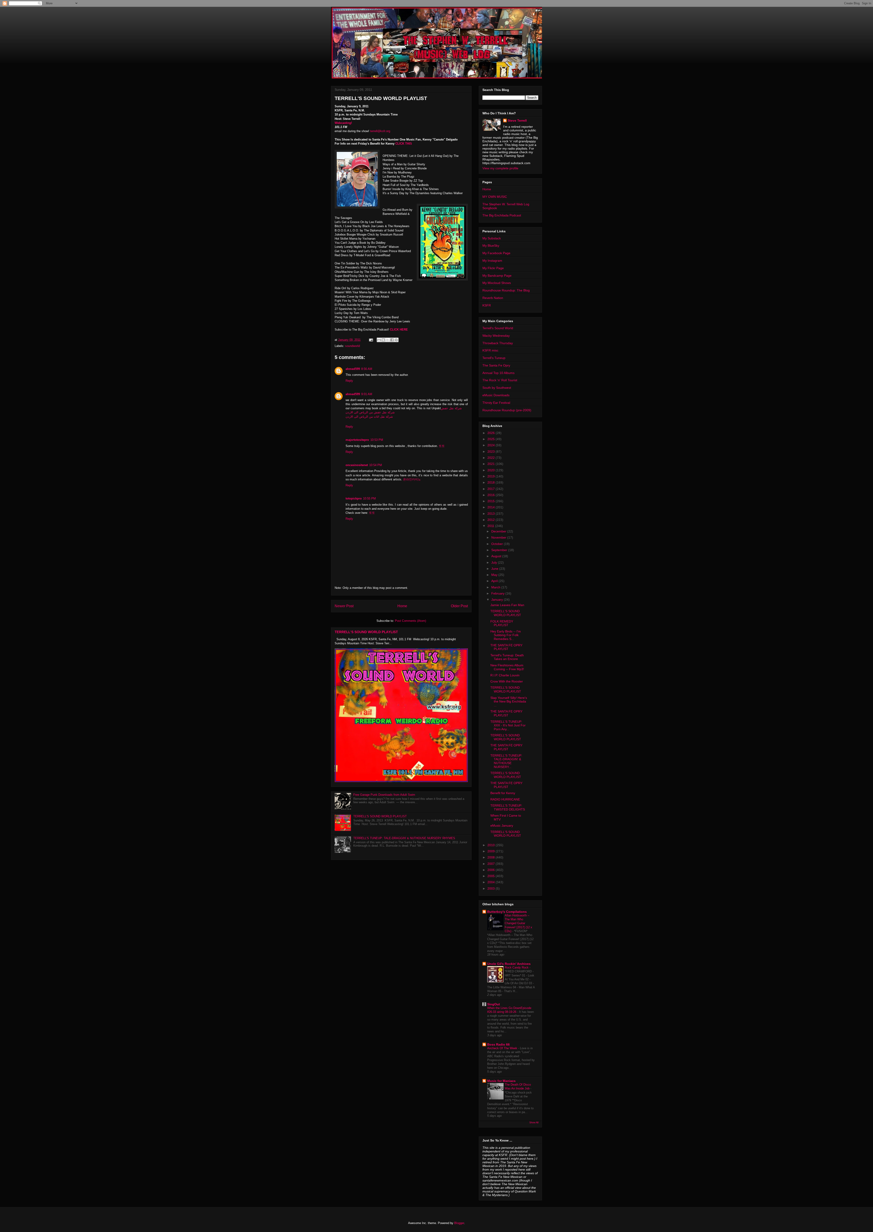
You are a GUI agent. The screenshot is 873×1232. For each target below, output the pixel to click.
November (499, 537)
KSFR (486, 305)
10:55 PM (369, 498)
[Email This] (379, 340)
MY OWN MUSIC (494, 196)
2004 (491, 882)
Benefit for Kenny (502, 793)
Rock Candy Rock (517, 967)
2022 (491, 457)
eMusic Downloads (495, 395)
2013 (491, 513)
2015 (491, 501)
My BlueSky (490, 245)
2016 (491, 495)
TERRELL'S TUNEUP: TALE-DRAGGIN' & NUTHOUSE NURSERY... (506, 761)
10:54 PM (375, 465)
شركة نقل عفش (451, 408)
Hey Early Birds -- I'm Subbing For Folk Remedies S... (505, 635)
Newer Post (344, 606)
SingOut (493, 1004)
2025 (491, 439)
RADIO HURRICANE (505, 799)
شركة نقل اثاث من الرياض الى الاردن (369, 416)
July (494, 562)
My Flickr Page (493, 268)
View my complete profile (500, 168)
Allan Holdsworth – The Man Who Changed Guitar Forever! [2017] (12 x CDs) (518, 923)
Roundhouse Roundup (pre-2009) (506, 410)
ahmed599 (353, 369)
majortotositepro (357, 440)
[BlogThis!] (383, 340)
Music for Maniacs (501, 1081)
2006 (491, 870)
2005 (491, 876)
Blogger (459, 1223)
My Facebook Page (496, 253)
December (499, 531)
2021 (491, 464)
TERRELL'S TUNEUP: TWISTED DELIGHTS (507, 807)
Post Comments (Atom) (410, 620)
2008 (491, 857)
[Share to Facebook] (392, 340)
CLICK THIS (404, 143)
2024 (491, 445)
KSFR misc (490, 350)
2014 (491, 507)
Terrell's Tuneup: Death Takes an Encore (507, 657)
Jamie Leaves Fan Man (507, 605)
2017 (491, 489)
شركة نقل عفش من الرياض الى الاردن (370, 412)
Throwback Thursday (497, 343)
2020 (491, 470)
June (495, 568)
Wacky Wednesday (496, 335)
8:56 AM (366, 369)
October (497, 544)
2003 (491, 888)
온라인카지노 (412, 479)
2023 (491, 451)
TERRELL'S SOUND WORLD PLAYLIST (366, 632)
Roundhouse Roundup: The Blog (506, 290)
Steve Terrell (517, 120)
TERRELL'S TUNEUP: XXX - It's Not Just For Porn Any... (508, 725)
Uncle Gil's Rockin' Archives (509, 964)
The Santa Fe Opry (496, 365)
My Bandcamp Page (497, 275)
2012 (491, 520)
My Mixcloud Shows (496, 283)
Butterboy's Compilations (507, 911)
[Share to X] (387, 340)
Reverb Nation (492, 298)
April (495, 581)
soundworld (352, 346)
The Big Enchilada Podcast (501, 215)
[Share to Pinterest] (396, 340)
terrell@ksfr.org (380, 131)
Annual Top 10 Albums (498, 373)
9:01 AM (366, 394)
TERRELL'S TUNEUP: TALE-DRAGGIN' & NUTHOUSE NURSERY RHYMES (404, 838)
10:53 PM (376, 440)
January (497, 599)
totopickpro (354, 498)
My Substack (491, 238)
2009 (491, 851)
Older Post (459, 606)
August (496, 556)
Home (402, 606)
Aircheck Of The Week (502, 1048)
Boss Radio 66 (498, 1044)
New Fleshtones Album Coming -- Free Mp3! (507, 667)
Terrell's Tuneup (493, 358)
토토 (442, 446)
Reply (349, 380)
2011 (491, 526)
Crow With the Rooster (506, 681)
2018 (491, 482)
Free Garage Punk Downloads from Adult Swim (384, 794)
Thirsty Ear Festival (496, 402)
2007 (491, 864)
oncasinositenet (357, 465)
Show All (533, 1122)
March (496, 587)
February (498, 593)
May (494, 575)
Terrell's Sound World (497, 328)
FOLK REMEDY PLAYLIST (501, 623)
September (499, 550)
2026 (491, 433)
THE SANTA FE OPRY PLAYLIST (506, 647)
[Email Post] (370, 339)
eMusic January (501, 825)
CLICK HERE (399, 329)
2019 (491, 476)
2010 (491, 845)
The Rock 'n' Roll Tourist (499, 380)
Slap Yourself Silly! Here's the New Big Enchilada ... (508, 701)
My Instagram (492, 260)
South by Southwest (496, 387)
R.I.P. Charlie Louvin (504, 675)
